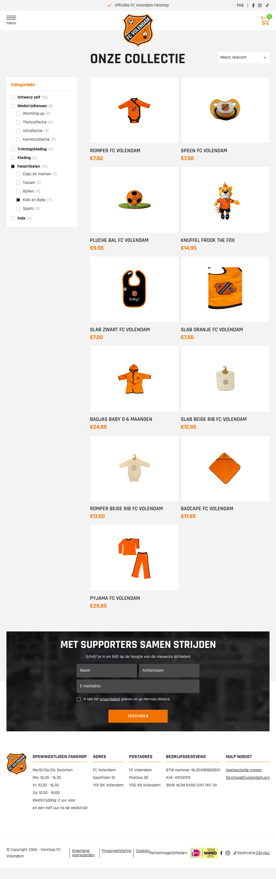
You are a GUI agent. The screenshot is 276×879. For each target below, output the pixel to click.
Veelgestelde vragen (244, 770)
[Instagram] (228, 853)
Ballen (31, 191)
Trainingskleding (35, 149)
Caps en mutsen (40, 174)
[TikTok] (235, 853)
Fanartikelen (33, 166)
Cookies (143, 851)
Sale (25, 218)
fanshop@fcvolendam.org (248, 777)
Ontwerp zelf (33, 97)
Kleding (27, 158)
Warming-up (36, 113)
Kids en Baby (37, 200)
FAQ (240, 5)
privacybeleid (110, 699)
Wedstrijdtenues (35, 106)
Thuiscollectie (38, 122)
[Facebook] (221, 853)
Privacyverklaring (116, 851)
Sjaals (31, 208)
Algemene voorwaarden (83, 853)
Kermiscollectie (39, 139)
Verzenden (138, 716)
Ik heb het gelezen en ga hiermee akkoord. (127, 699)
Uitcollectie (36, 131)
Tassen (32, 182)
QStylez (263, 853)
